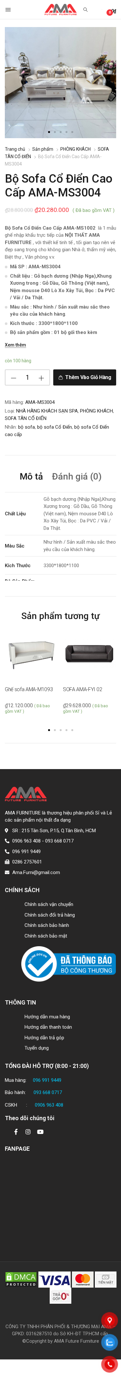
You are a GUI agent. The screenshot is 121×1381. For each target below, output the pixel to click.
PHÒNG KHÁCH (75, 149)
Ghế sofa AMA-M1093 (29, 689)
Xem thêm (15, 345)
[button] (9, 10)
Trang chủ (15, 149)
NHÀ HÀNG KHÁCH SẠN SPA (47, 411)
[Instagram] (28, 1132)
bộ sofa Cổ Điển (54, 427)
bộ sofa (26, 427)
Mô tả (31, 477)
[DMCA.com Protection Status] (21, 1279)
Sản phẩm (42, 149)
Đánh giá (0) (77, 477)
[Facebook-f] (16, 1132)
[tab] (31, 477)
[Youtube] (40, 1132)
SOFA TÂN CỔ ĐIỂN (25, 418)
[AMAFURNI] (61, 9)
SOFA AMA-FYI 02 (82, 689)
